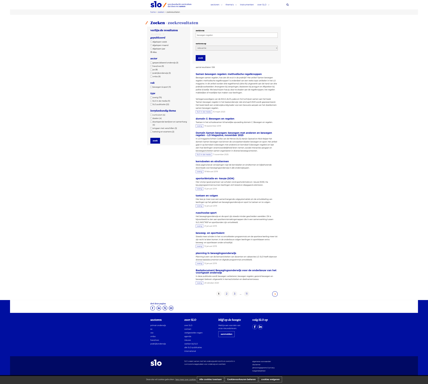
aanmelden (227, 335)
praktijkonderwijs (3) (162, 73)
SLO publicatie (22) (161, 104)
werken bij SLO (191, 344)
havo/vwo (154, 340)
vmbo (153, 336)
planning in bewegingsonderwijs (216, 253)
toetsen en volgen (207, 195)
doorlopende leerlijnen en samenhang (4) (170, 123)
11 (247, 293)
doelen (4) (157, 118)
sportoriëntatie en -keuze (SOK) (215, 178)
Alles (155, 52)
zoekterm (200, 31)
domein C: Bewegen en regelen (215, 118)
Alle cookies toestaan (210, 379)
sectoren (215, 4)
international (190, 351)
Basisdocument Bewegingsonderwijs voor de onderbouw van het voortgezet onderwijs (236, 271)
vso (151, 333)
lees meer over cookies (185, 379)
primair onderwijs (158, 325)
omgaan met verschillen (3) (165, 128)
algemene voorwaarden (261, 361)
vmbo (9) (156, 76)
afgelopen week (160, 42)
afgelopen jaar (159, 49)
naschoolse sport (206, 212)
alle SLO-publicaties (193, 347)
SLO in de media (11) (161, 101)
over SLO (261, 4)
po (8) (155, 70)
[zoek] (287, 5)
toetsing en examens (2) (163, 132)
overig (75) (157, 97)
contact (187, 329)
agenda (187, 336)
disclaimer (256, 365)
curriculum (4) (159, 115)
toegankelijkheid (258, 371)
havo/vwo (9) (158, 66)
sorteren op (201, 44)
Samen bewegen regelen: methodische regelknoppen (229, 74)
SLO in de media (204, 112)
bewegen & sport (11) (162, 87)
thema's (230, 4)
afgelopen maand (160, 45)
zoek (155, 140)
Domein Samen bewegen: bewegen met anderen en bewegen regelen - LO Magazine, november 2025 (234, 134)
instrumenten (247, 4)
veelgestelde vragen (193, 333)
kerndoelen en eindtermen (212, 161)
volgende (275, 294)
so (151, 329)
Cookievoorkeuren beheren (241, 379)
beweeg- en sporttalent (210, 233)
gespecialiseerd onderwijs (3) (165, 63)
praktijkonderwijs (158, 344)
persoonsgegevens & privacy (263, 368)
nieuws (187, 340)
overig (199, 126)
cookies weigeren (270, 379)
